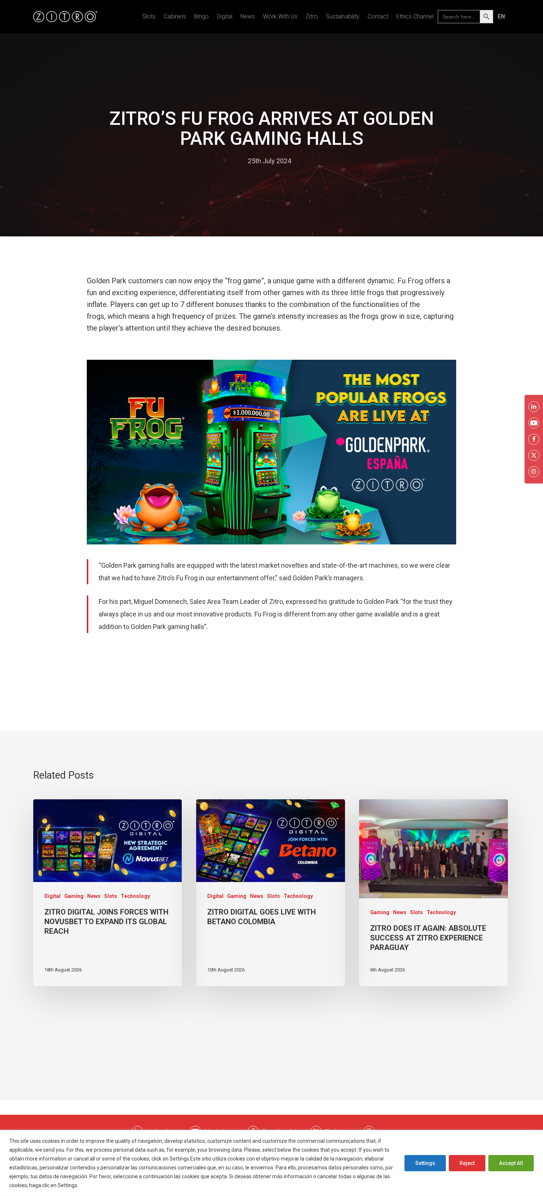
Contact (378, 16)
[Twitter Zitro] (533, 455)
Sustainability (342, 16)
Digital (224, 16)
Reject (467, 1163)
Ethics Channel (415, 16)
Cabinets (175, 16)
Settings (425, 1163)
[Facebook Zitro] (533, 439)
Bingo (201, 16)
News (247, 16)
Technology (135, 896)
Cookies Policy (97, 1185)
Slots (149, 16)
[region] (271, 1163)
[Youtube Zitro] (533, 422)
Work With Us (280, 16)
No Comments (320, 161)
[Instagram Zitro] (533, 471)
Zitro (311, 16)
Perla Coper (223, 161)
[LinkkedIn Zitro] (533, 406)
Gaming (73, 896)
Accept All (511, 1163)
